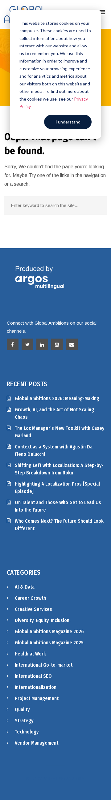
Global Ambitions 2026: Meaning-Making (57, 398)
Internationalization (35, 687)
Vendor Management (36, 743)
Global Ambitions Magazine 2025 (49, 643)
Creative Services (33, 609)
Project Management (37, 698)
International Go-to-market (43, 665)
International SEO (33, 676)
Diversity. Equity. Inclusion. (43, 620)
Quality (22, 709)
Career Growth (30, 598)
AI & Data (25, 587)
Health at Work (30, 654)
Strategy (24, 721)
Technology (27, 732)
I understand (68, 121)
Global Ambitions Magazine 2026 (49, 631)
